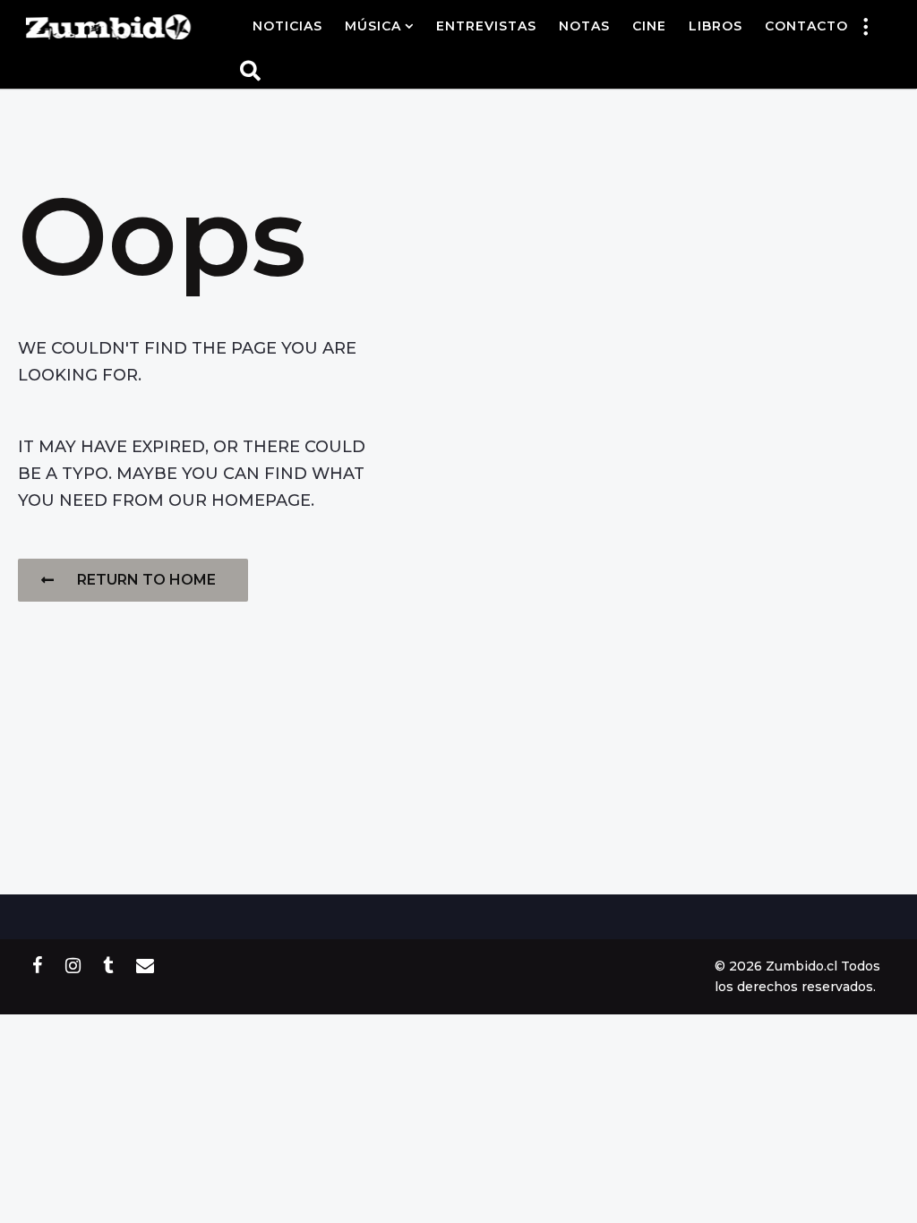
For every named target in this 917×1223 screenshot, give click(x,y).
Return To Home (146, 579)
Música (373, 26)
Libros (715, 26)
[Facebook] (37, 965)
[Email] (145, 965)
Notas (584, 26)
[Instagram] (73, 965)
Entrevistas (486, 26)
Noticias (287, 26)
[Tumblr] (108, 965)
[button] (866, 26)
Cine (649, 26)
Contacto (806, 26)
